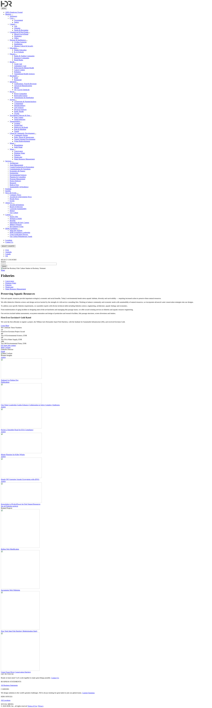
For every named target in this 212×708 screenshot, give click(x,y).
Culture (12, 24)
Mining (16, 88)
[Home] (6, 6)
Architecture (14, 163)
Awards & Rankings (17, 205)
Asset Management (16, 165)
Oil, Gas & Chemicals (21, 90)
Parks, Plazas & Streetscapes (24, 137)
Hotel (16, 78)
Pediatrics (17, 72)
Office (16, 38)
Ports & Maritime (20, 129)
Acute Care (18, 64)
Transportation (15, 121)
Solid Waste (18, 147)
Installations (18, 44)
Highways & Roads (21, 127)
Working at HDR (16, 219)
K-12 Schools (19, 52)
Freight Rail (18, 125)
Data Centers (18, 117)
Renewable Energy (20, 96)
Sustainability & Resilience (19, 187)
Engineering (14, 173)
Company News (15, 195)
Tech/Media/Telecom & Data (20, 115)
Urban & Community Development (22, 133)
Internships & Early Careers (19, 223)
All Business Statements (9, 685)
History (12, 211)
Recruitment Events (16, 226)
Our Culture (14, 213)
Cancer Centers (19, 70)
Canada (8, 254)
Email (3, 351)
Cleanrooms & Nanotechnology (25, 101)
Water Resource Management (24, 159)
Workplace (18, 36)
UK (6, 256)
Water (12, 149)
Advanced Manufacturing (23, 86)
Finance (12, 54)
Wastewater (18, 157)
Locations (8, 240)
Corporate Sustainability (18, 209)
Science (12, 100)
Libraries (17, 28)
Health (12, 62)
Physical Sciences (20, 109)
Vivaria (16, 113)
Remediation (18, 145)
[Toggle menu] (16, 24)
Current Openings (88, 693)
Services (8, 161)
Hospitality (13, 76)
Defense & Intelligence (18, 40)
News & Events (11, 193)
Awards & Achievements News (21, 197)
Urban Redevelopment (22, 141)
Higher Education (20, 50)
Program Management (17, 179)
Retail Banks (18, 60)
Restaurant (18, 80)
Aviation (17, 123)
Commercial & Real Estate (19, 32)
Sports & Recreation (21, 30)
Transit (16, 131)
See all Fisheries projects (9, 506)
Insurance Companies (21, 58)
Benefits (12, 221)
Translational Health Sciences (24, 74)
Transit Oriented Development (24, 139)
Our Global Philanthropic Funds (21, 236)
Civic (11, 18)
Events (12, 201)
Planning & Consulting (18, 177)
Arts (15, 26)
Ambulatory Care (20, 66)
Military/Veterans (16, 224)
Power (12, 92)
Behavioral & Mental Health (24, 68)
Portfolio (8, 189)
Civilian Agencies (20, 42)
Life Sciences (19, 107)
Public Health (19, 111)
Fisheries (17, 155)
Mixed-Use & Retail (21, 34)
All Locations (5, 700)
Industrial (13, 82)
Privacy (41, 706)
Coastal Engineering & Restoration (22, 167)
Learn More (5, 326)
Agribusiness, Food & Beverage (25, 84)
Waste (12, 143)
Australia (8, 252)
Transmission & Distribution (24, 98)
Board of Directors (16, 207)
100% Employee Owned (14, 12)
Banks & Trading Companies (24, 56)
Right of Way (14, 185)
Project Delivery (15, 181)
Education (13, 48)
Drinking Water (19, 153)
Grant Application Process (19, 234)
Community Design (21, 135)
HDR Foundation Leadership (20, 232)
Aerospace (13, 16)
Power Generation (20, 94)
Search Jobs (14, 217)
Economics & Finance (17, 171)
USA (7, 250)
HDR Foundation (11, 228)
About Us (9, 203)
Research (13, 183)
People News (14, 199)
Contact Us (9, 242)
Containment (18, 103)
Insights (8, 191)
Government (18, 20)
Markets (8, 14)
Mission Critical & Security (23, 46)
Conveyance (18, 151)
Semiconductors (19, 119)
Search (3, 262)
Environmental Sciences (18, 175)
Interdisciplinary (19, 105)
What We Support (16, 230)
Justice (16, 22)
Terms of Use (32, 706)
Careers (8, 215)
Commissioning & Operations (20, 169)
